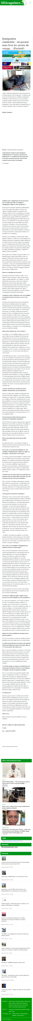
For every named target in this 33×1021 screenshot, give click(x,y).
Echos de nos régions (20, 1001)
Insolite (10, 1006)
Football (14, 1004)
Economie (14, 1001)
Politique (25, 1001)
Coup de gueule (19, 1003)
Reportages (11, 1004)
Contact (17, 1013)
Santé (21, 1004)
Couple (23, 1004)
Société (10, 1001)
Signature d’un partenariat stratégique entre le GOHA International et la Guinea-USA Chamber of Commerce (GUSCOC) (14, 919)
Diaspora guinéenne (22, 1006)
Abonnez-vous (11, 1009)
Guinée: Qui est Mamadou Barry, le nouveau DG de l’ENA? (15, 876)
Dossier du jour (25, 1003)
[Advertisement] (16, 17)
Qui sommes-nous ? (20, 1015)
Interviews (20, 841)
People (26, 1004)
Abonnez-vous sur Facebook (20, 1009)
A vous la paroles (15, 1006)
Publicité (14, 1013)
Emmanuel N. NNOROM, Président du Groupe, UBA (13, 962)
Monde (10, 1003)
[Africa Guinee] (13, 2)
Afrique (29, 1001)
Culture (18, 1004)
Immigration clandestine (12, 841)
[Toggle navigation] (30, 2)
